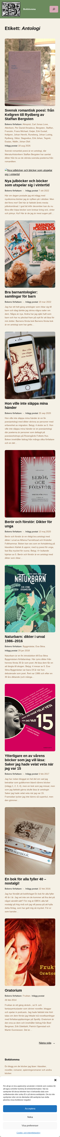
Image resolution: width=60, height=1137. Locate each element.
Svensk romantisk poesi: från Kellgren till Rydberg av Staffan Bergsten (29, 114)
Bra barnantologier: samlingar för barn (21, 294)
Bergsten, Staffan (44, 128)
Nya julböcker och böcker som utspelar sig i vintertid (27, 183)
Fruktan (26, 996)
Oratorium (13, 990)
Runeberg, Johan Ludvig (40, 134)
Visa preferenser (30, 1125)
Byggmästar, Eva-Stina (34, 646)
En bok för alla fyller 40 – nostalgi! (25, 881)
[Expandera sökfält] (54, 9)
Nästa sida (47, 1042)
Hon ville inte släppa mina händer (26, 405)
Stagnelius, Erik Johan (32, 138)
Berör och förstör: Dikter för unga (28, 524)
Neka (30, 1117)
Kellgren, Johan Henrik (16, 134)
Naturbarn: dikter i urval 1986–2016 (25, 639)
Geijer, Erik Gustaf (38, 131)
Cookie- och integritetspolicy (28, 1133)
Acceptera (30, 1108)
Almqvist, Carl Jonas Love (35, 124)
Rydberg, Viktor (12, 138)
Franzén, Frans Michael (16, 131)
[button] (55, 1080)
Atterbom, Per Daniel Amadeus (20, 128)
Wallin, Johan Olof (21, 141)
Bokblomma (29, 9)
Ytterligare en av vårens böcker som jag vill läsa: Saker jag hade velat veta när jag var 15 (29, 762)
